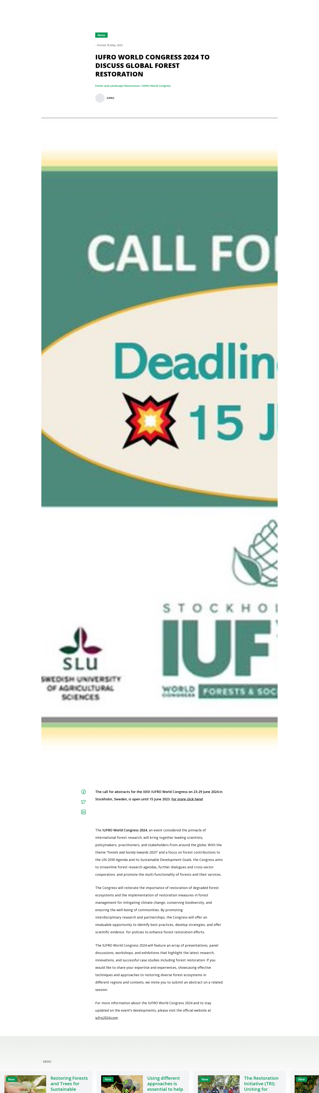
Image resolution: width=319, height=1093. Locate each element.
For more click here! (187, 799)
